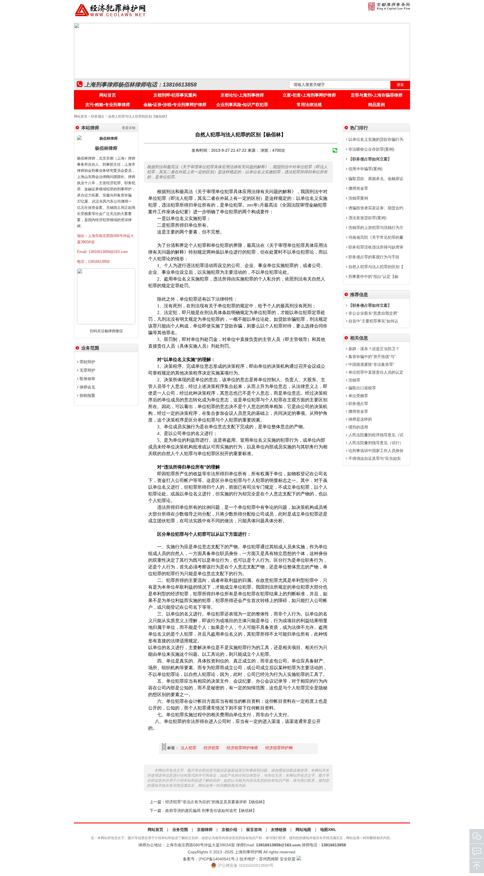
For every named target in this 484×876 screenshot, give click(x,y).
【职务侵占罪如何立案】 (369, 159)
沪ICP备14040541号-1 (218, 859)
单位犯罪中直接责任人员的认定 (375, 372)
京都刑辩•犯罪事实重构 (175, 95)
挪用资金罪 (357, 188)
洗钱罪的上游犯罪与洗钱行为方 (375, 227)
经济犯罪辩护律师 (242, 748)
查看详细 (128, 128)
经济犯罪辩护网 (279, 748)
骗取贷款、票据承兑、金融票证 (375, 178)
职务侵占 (97, 116)
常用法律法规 (309, 104)
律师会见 (86, 387)
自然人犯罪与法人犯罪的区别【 (375, 266)
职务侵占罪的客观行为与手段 (373, 257)
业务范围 (180, 829)
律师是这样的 (359, 419)
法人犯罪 (188, 748)
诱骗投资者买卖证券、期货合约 (375, 208)
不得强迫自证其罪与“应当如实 (374, 458)
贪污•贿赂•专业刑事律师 (107, 104)
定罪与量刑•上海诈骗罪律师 (376, 95)
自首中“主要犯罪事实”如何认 (372, 321)
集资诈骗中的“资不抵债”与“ (371, 356)
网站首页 (107, 95)
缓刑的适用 (357, 427)
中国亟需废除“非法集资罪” (370, 364)
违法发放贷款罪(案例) (367, 218)
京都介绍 (229, 829)
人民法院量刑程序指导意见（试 (375, 435)
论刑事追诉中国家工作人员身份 (375, 450)
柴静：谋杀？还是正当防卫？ (373, 348)
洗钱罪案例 (357, 198)
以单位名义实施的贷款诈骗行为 (375, 139)
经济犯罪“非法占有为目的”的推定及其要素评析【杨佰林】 (216, 802)
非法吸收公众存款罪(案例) (370, 149)
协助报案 (86, 395)
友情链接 (279, 829)
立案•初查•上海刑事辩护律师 (309, 95)
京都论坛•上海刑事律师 (242, 95)
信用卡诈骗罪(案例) (365, 169)
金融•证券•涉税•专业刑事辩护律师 (174, 104)
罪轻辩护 (86, 362)
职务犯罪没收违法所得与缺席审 (375, 247)
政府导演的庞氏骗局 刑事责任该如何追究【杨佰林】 (211, 811)
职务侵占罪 (357, 403)
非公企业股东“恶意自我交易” (372, 313)
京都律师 (205, 829)
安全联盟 (287, 859)
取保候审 (86, 378)
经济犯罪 (211, 748)
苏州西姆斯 (269, 859)
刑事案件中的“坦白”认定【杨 (372, 276)
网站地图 (303, 829)
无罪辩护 (86, 370)
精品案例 (376, 104)
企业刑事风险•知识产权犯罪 (242, 104)
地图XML (328, 829)
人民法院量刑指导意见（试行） (375, 443)
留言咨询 (254, 829)
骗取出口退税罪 (361, 388)
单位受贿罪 (357, 396)
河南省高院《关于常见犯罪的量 (375, 237)
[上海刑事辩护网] (110, 16)
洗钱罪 (353, 380)
